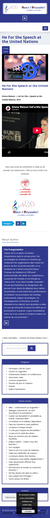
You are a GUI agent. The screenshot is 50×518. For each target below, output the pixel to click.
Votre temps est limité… (19, 479)
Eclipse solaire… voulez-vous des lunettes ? (23, 442)
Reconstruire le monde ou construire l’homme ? (25, 468)
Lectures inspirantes (18, 380)
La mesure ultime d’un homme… (23, 456)
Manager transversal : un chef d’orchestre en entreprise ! (22, 411)
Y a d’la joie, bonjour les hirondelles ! (25, 430)
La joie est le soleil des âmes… (22, 433)
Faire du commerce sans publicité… (24, 424)
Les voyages (14, 447)
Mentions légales (25, 515)
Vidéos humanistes (17, 389)
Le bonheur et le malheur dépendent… (25, 421)
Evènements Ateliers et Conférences (25, 374)
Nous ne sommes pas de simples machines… (23, 437)
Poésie (12, 386)
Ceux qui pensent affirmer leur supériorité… (22, 463)
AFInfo (44, 510)
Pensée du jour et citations (21, 383)
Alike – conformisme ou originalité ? (24, 407)
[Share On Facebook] (18, 223)
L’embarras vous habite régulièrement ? (26, 459)
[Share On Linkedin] (23, 223)
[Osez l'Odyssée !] (25, 8)
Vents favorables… (11, 338)
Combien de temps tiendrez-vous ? (33, 338)
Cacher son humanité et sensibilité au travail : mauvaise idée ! (25, 417)
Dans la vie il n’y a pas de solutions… (24, 450)
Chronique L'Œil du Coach (20, 368)
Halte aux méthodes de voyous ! (23, 453)
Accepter (28, 511)
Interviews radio (16, 377)
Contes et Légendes (18, 371)
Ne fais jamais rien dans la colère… (24, 473)
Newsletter (8, 513)
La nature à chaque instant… (21, 427)
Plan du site (40, 513)
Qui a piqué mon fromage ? (20, 476)
